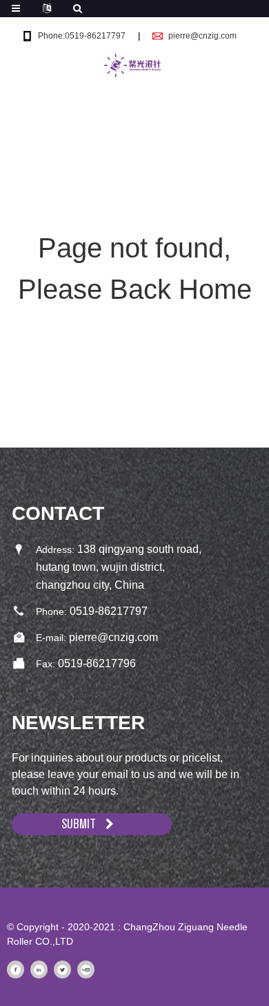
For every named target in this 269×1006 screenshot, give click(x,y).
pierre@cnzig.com (202, 36)
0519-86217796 (97, 663)
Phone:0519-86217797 (82, 36)
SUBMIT (78, 824)
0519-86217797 (109, 611)
